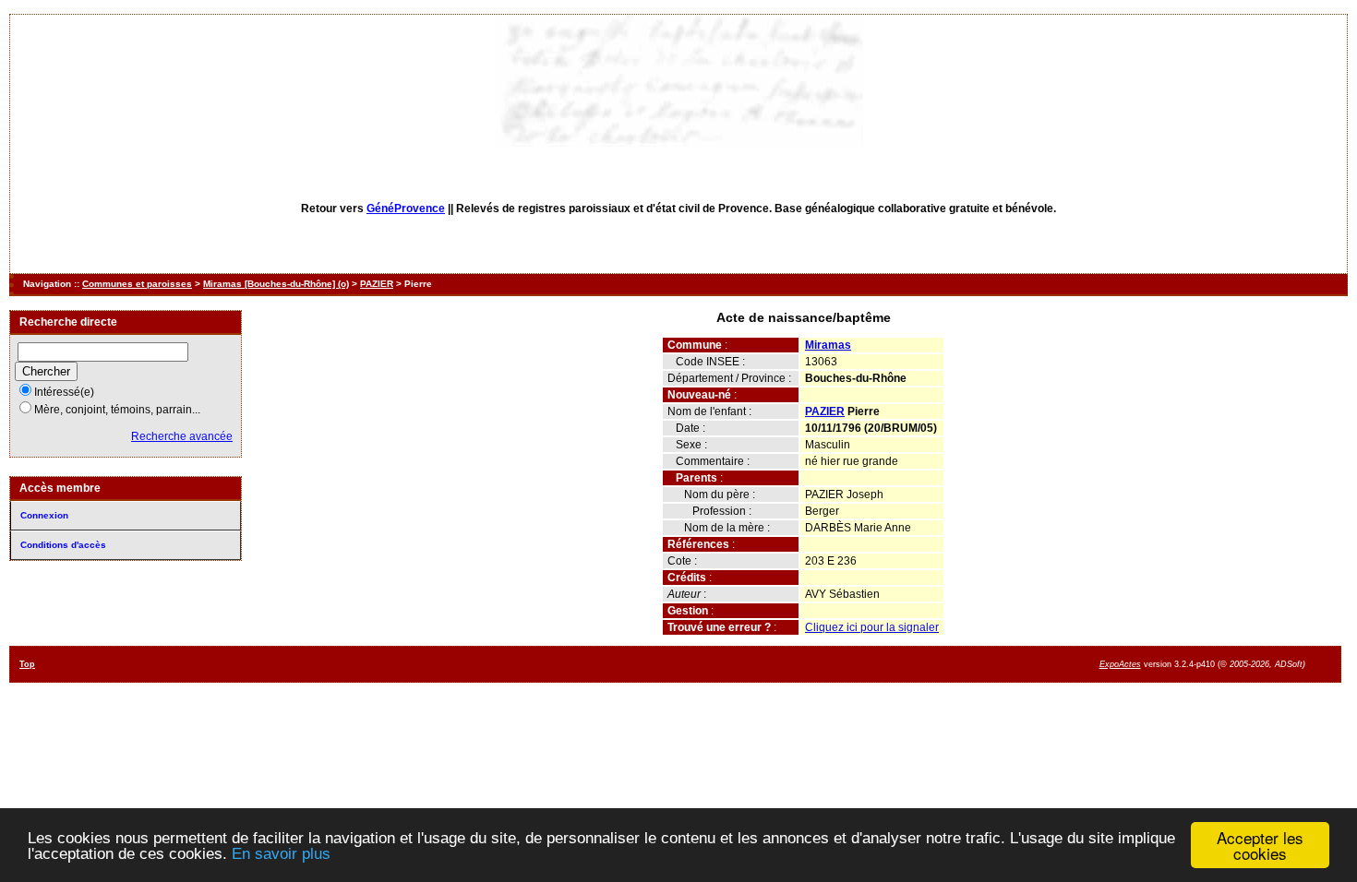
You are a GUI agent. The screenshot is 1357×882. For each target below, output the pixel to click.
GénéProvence (405, 208)
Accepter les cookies (1260, 845)
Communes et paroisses (137, 284)
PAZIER (376, 284)
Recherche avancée (182, 436)
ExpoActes (1120, 664)
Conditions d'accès (63, 545)
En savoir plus (281, 854)
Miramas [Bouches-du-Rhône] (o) (276, 284)
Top (27, 664)
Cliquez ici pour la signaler (872, 627)
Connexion (44, 515)
